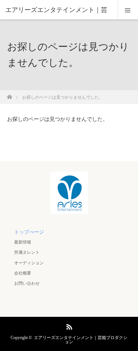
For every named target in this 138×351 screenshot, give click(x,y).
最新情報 (22, 242)
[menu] (128, 10)
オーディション (29, 262)
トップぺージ (29, 232)
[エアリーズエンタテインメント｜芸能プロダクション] (69, 209)
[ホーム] (9, 95)
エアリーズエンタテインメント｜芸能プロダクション (80, 339)
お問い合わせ (27, 283)
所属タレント (27, 252)
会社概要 (22, 273)
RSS (68, 325)
